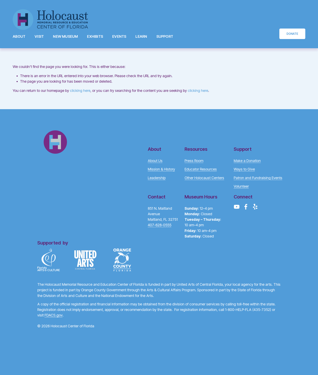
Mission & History (161, 169)
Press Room (194, 161)
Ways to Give (244, 169)
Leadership (157, 178)
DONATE (292, 34)
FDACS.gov (54, 315)
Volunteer (241, 186)
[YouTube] (237, 207)
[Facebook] (246, 207)
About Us (155, 161)
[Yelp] (255, 207)
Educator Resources (201, 169)
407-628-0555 (159, 225)
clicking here (80, 90)
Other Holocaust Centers (204, 178)
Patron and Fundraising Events (258, 178)
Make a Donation (247, 161)
